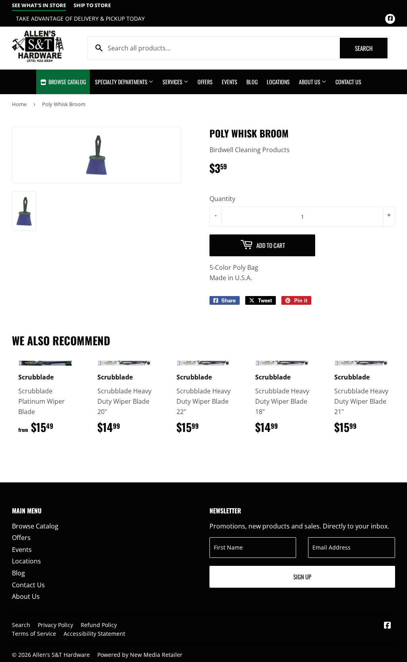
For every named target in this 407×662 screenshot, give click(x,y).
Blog (252, 81)
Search (371, 48)
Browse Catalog (66, 81)
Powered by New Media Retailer (139, 654)
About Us (310, 81)
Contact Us (348, 81)
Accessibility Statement (94, 633)
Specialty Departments (122, 81)
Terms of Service (34, 633)
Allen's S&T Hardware (61, 654)
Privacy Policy (55, 625)
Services (173, 81)
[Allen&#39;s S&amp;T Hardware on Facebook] (387, 625)
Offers (205, 81)
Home (19, 104)
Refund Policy (99, 625)
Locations (278, 81)
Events (229, 81)
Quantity (222, 198)
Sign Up (302, 576)
